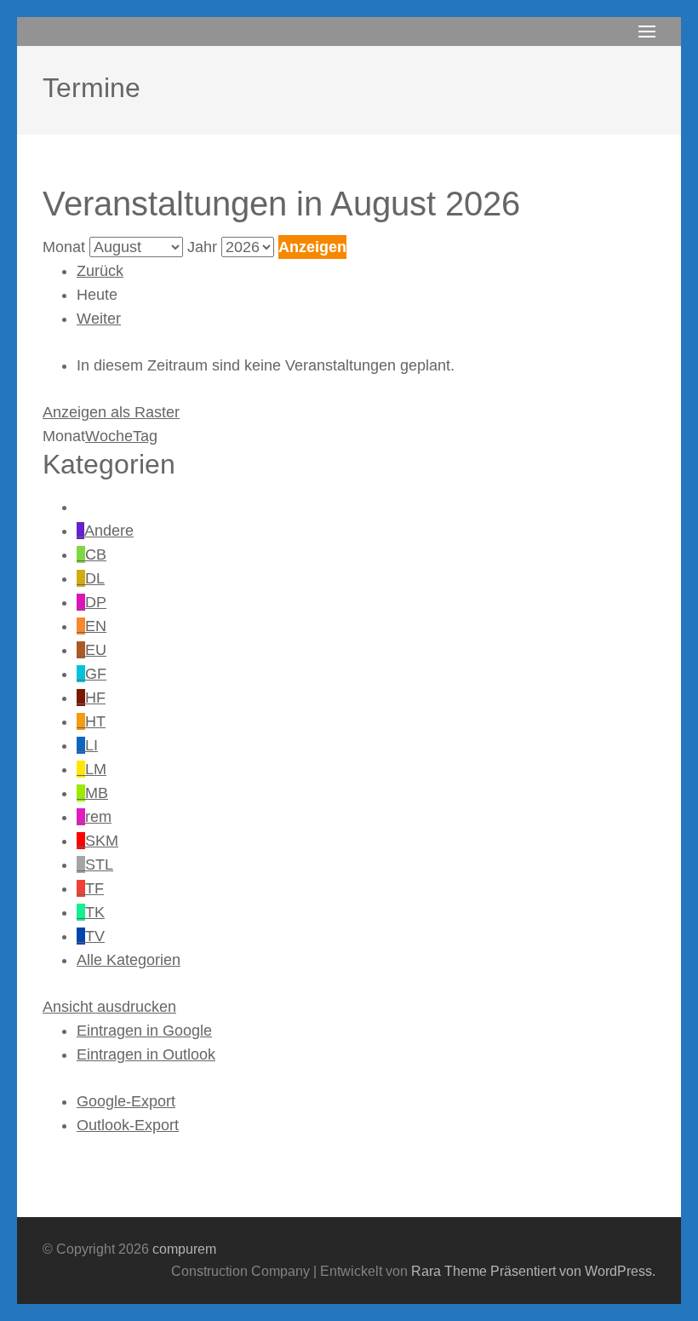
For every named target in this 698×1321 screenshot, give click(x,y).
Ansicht (109, 1006)
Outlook (146, 1054)
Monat (64, 247)
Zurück (100, 270)
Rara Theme (449, 1271)
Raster (111, 412)
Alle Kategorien (128, 959)
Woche (109, 436)
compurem (184, 1249)
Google (144, 1030)
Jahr (202, 247)
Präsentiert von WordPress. (572, 1271)
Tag (145, 436)
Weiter (99, 318)
